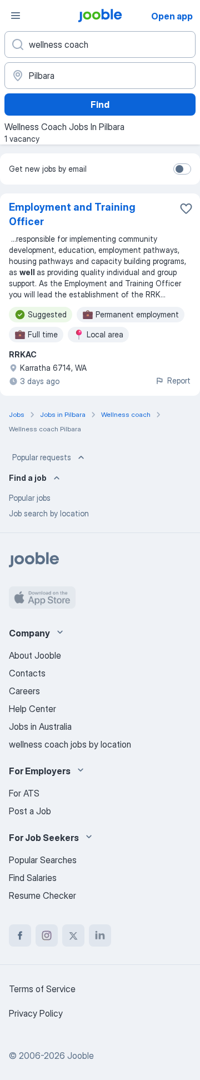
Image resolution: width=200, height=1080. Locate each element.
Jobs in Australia (40, 726)
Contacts (27, 673)
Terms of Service (42, 988)
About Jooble (35, 655)
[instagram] (47, 935)
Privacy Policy (36, 1013)
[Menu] (15, 15)
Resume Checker (42, 895)
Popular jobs (30, 497)
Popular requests (41, 457)
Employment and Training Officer (72, 214)
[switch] (182, 169)
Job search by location (49, 513)
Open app (172, 16)
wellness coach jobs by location (70, 744)
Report (179, 380)
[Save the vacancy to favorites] (186, 208)
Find (100, 104)
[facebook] (20, 935)
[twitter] (73, 935)
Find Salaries (33, 877)
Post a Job (30, 811)
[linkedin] (100, 935)
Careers (24, 690)
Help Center (32, 708)
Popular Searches (43, 859)
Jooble (80, 1055)
